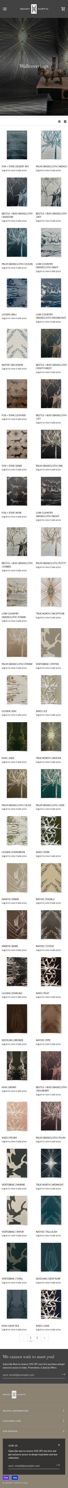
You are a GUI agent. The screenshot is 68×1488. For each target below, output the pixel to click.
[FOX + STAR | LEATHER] (17, 394)
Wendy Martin (13, 1483)
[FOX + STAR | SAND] (17, 444)
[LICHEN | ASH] (17, 689)
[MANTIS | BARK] (17, 925)
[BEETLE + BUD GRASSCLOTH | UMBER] (17, 542)
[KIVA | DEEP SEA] (17, 1304)
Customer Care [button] (12, 1421)
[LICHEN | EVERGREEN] (17, 831)
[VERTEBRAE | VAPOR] (17, 1210)
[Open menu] (8, 9)
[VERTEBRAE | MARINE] (17, 1163)
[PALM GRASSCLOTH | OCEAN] (17, 242)
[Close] (60, 1445)
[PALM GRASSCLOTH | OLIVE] (17, 783)
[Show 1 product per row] (59, 121)
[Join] (57, 1465)
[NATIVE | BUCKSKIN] (17, 343)
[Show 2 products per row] (65, 121)
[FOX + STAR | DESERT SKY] (17, 145)
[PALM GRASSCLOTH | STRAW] (17, 643)
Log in (5, 170)
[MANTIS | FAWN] (17, 878)
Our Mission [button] (10, 1431)
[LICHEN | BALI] (17, 293)
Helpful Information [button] (15, 1411)
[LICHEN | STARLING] (17, 972)
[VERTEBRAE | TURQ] (17, 1257)
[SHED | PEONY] (17, 1116)
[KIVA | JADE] (17, 737)
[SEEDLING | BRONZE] (17, 1019)
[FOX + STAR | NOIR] (17, 491)
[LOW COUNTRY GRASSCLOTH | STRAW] (17, 592)
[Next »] (44, 1337)
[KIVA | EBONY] (17, 1066)
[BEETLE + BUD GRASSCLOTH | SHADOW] (17, 192)
